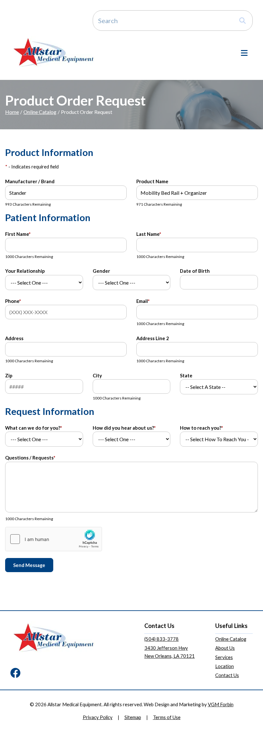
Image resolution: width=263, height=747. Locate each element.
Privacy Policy (98, 717)
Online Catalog (39, 112)
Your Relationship (25, 271)
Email (142, 301)
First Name (17, 234)
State (186, 375)
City (97, 375)
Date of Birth (195, 271)
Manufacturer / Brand (30, 181)
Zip (9, 375)
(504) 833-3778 (161, 639)
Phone (13, 301)
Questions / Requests (30, 457)
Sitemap (132, 717)
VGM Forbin (220, 704)
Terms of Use (167, 717)
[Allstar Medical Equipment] (53, 52)
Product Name (152, 181)
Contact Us (227, 675)
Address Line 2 (152, 338)
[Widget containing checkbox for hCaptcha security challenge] (53, 539)
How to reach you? (201, 428)
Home (12, 112)
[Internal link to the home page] (53, 637)
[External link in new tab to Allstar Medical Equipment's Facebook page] (15, 673)
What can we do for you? (33, 428)
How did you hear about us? (124, 428)
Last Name (148, 234)
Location (224, 666)
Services (224, 657)
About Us (225, 648)
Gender (101, 271)
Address (14, 338)
